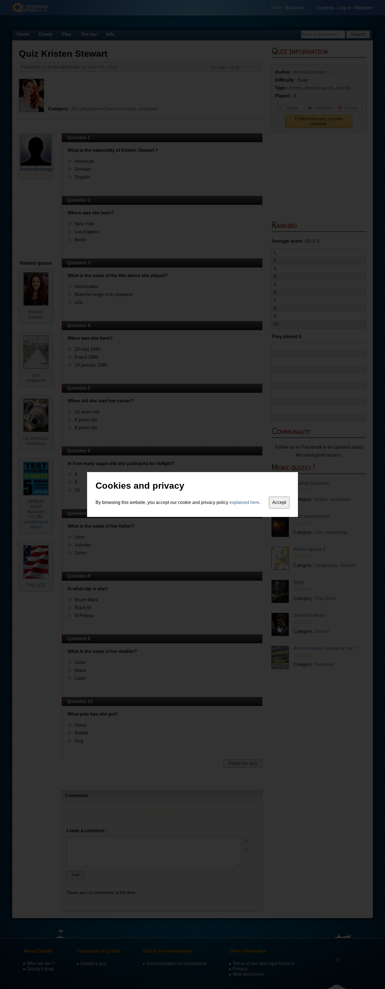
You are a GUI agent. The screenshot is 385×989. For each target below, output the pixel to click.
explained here (244, 502)
